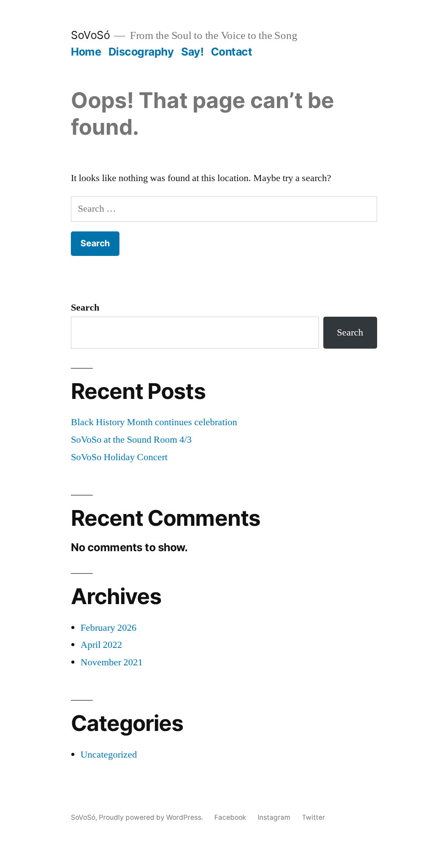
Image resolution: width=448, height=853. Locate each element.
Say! (192, 51)
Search (85, 307)
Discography (141, 51)
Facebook (230, 817)
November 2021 (111, 662)
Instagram (274, 817)
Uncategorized (108, 754)
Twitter (313, 817)
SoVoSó (90, 35)
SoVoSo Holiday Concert (119, 457)
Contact (231, 51)
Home (86, 51)
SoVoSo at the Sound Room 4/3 (131, 439)
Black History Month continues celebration (154, 422)
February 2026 (108, 628)
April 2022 (101, 645)
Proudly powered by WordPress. (152, 817)
